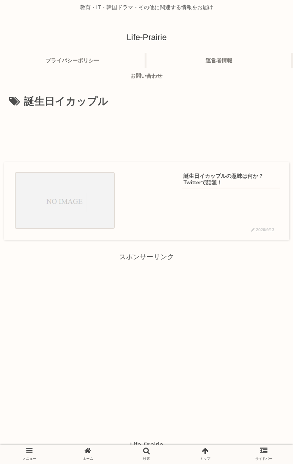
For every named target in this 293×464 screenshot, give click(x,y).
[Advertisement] (146, 132)
